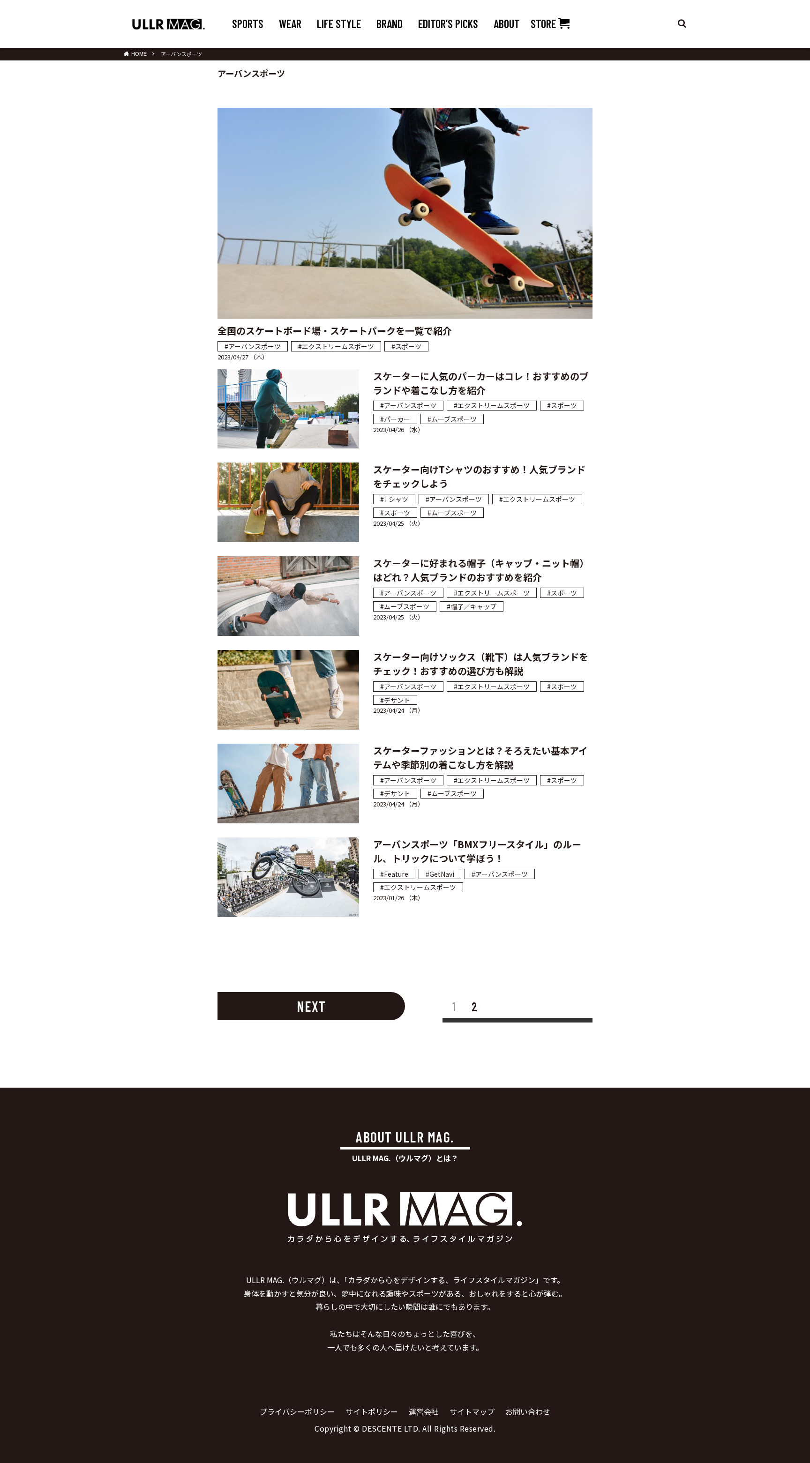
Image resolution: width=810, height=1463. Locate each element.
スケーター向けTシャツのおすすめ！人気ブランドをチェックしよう (479, 476)
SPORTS (247, 23)
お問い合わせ (527, 1411)
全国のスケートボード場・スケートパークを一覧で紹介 (335, 330)
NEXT (311, 1006)
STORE (544, 23)
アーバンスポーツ (181, 54)
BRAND (389, 23)
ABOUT (507, 23)
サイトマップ (472, 1411)
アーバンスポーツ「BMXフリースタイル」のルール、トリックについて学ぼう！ (477, 851)
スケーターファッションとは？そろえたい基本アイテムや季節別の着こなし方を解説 (480, 757)
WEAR (290, 23)
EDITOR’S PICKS (448, 23)
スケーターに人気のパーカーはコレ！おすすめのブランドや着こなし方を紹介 (481, 383)
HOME (139, 53)
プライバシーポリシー (297, 1411)
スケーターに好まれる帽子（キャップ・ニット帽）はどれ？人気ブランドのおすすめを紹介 (481, 570)
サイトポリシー (371, 1411)
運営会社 (424, 1411)
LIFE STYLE (339, 23)
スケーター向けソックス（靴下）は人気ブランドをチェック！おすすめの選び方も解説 (480, 664)
